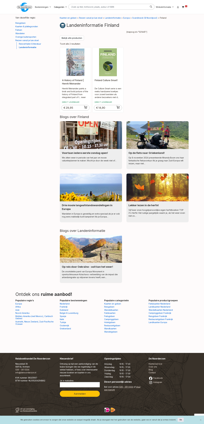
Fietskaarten (109, 313)
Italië (62, 319)
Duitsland (64, 310)
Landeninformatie (27, 47)
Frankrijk (64, 307)
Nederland (65, 304)
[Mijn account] (178, 7)
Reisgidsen (20, 23)
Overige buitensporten (25, 37)
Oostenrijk (64, 325)
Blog (151, 369)
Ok (180, 420)
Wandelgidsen (110, 332)
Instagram (157, 382)
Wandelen (20, 33)
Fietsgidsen (109, 316)
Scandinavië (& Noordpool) (144, 18)
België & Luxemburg (69, 313)
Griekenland (65, 328)
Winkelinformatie (163, 7)
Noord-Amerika (22, 313)
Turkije (63, 322)
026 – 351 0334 (22, 369)
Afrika (18, 307)
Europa (126, 18)
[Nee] (200, 419)
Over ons (153, 367)
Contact (152, 372)
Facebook (158, 378)
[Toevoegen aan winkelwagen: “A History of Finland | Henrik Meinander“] (85, 107)
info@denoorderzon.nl (25, 372)
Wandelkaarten (111, 310)
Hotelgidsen (109, 322)
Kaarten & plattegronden (26, 26)
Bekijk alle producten (72, 38)
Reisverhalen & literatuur (30, 44)
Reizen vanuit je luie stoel (27, 40)
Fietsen (18, 30)
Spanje (63, 316)
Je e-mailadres (67, 380)
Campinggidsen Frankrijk (160, 313)
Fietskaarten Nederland (159, 304)
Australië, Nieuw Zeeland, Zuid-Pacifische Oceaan (34, 322)
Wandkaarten (110, 328)
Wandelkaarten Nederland (161, 310)
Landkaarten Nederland (159, 307)
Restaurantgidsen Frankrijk (161, 319)
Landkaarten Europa (158, 322)
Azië (17, 310)
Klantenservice (155, 364)
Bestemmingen (41, 7)
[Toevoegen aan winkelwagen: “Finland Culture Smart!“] (118, 107)
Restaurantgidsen (112, 325)
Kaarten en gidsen (68, 18)
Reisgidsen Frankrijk (158, 316)
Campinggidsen (111, 319)
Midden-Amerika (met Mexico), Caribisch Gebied (34, 317)
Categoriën (59, 7)
